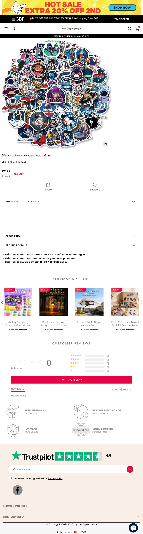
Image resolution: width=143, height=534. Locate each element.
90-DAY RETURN (49, 262)
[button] (6, 28)
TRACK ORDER (122, 19)
